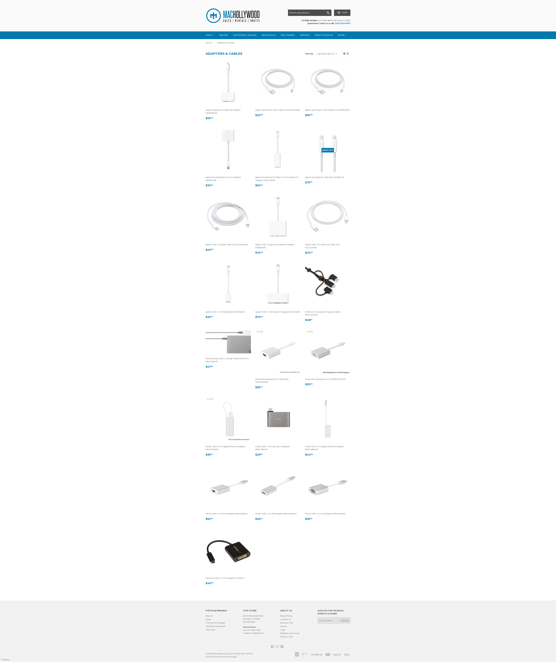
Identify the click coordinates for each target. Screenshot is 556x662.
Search (283, 626)
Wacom (223, 35)
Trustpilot (5, 659)
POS (208, 656)
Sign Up (345, 620)
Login (282, 630)
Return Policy (286, 616)
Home (209, 43)
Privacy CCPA (286, 637)
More (341, 35)
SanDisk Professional (215, 626)
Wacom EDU (268, 35)
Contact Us (285, 619)
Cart (344, 12)
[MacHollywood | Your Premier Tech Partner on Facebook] (272, 647)
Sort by (309, 53)
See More (210, 630)
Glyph (208, 619)
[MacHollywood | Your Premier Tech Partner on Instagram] (277, 647)
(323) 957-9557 (342, 23)
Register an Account (289, 633)
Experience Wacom (245, 35)
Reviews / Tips (286, 623)
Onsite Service (324, 35)
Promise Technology (215, 623)
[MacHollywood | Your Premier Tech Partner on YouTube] (282, 647)
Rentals (305, 35)
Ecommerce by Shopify (225, 656)
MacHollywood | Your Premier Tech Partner (233, 653)
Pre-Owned (288, 35)
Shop (209, 35)
